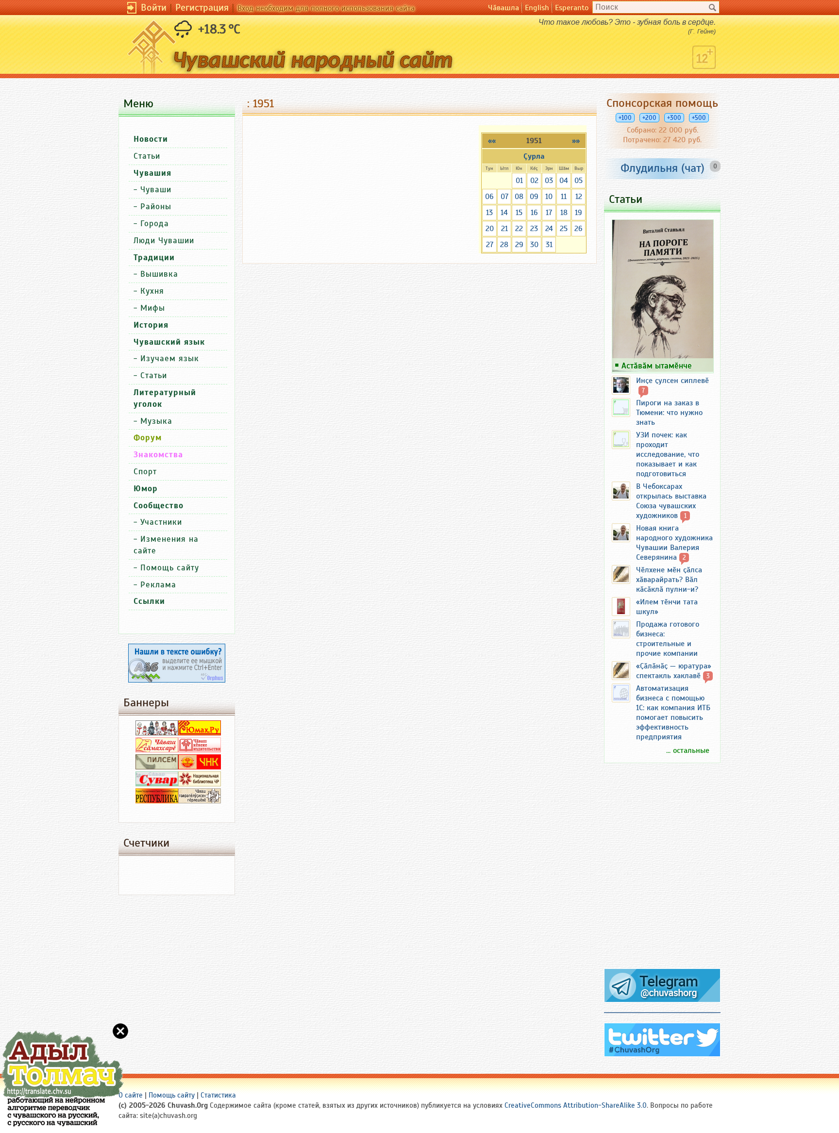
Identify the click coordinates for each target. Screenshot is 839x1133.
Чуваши (155, 189)
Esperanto (571, 8)
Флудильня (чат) (663, 168)
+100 (625, 118)
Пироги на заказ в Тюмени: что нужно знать (669, 412)
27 (489, 245)
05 (578, 180)
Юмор (146, 488)
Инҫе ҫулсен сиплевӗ (672, 380)
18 (564, 212)
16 (534, 212)
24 (549, 228)
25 (564, 228)
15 (519, 212)
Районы (155, 206)
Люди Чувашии (164, 240)
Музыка (156, 421)
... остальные (687, 750)
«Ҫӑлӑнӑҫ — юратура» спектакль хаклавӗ (673, 671)
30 (534, 245)
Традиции (154, 257)
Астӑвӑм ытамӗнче (656, 365)
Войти (154, 7)
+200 (649, 118)
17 (549, 212)
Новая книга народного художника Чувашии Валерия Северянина (674, 542)
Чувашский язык (169, 342)
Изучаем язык (169, 358)
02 (534, 180)
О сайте (130, 1095)
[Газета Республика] (156, 801)
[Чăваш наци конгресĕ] (199, 767)
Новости (151, 139)
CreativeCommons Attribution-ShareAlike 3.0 (575, 1105)
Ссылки (149, 601)
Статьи (147, 156)
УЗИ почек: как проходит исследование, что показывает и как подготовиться (667, 454)
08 (519, 196)
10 (549, 196)
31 (549, 245)
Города (154, 223)
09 (534, 196)
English (537, 8)
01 (519, 180)
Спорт (145, 472)
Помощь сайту (169, 568)
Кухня (152, 291)
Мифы (152, 308)
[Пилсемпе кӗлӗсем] (156, 767)
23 (534, 228)
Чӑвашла (503, 8)
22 (519, 228)
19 (578, 212)
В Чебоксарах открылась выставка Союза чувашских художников (671, 501)
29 (519, 245)
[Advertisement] (662, 870)
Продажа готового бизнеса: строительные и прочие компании (667, 638)
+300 (674, 118)
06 (489, 196)
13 (489, 212)
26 (578, 228)
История (151, 325)
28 (504, 245)
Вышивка (159, 274)
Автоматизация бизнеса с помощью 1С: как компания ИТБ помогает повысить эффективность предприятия (673, 712)
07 (504, 196)
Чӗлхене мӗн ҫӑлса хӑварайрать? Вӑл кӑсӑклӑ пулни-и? (669, 579)
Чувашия (152, 173)
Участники (161, 522)
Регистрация (202, 7)
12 (578, 196)
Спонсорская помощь (662, 103)
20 (490, 228)
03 (549, 180)
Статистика (218, 1095)
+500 (699, 118)
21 (504, 228)
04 (563, 180)
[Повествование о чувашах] (156, 733)
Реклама (158, 585)
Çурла (534, 156)
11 (564, 196)
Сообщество (159, 505)
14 (504, 212)
